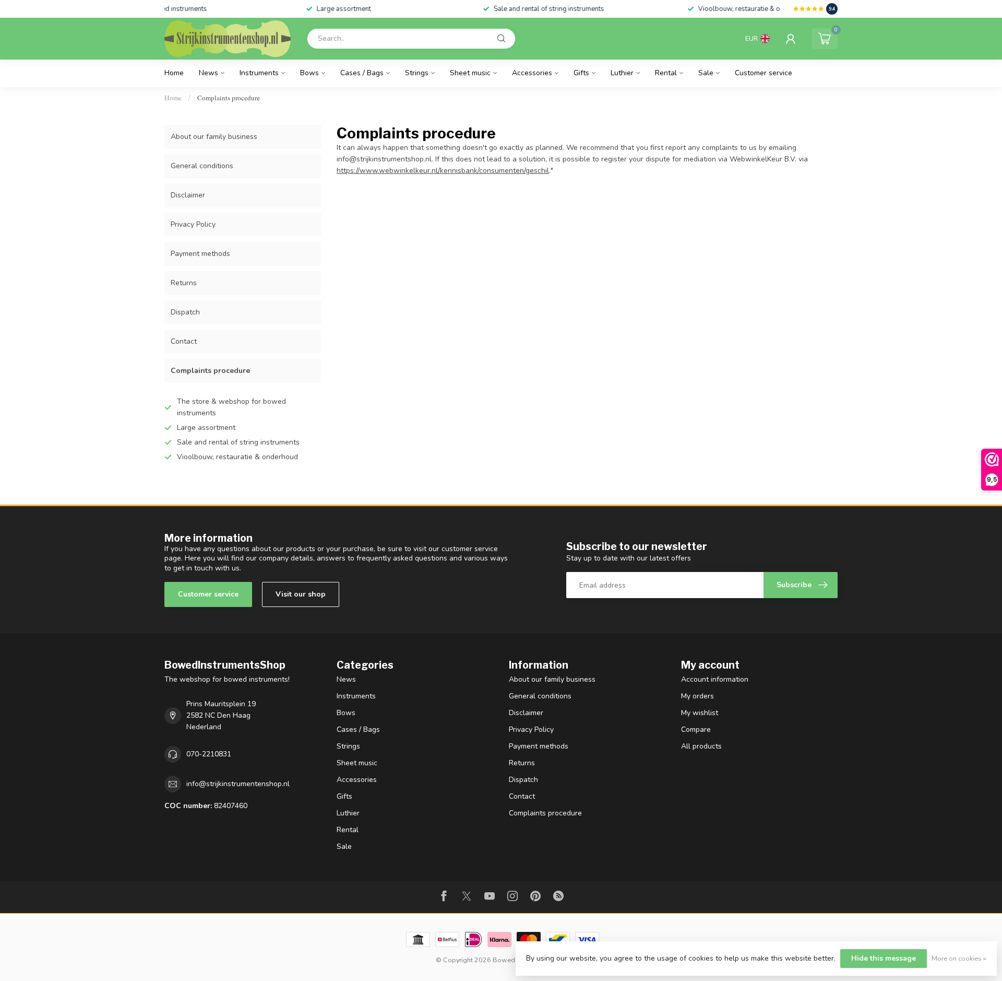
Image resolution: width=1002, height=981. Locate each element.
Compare (696, 729)
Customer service (763, 73)
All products (701, 746)
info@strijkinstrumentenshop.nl (238, 784)
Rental (666, 73)
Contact (184, 341)
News (208, 73)
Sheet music (470, 73)
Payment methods (200, 254)
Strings (416, 73)
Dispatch (185, 312)
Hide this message (883, 958)
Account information (714, 679)
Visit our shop (301, 594)
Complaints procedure (228, 97)
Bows (309, 73)
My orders (697, 696)
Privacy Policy (193, 224)
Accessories (532, 73)
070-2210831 (208, 754)
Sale (705, 73)
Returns (184, 283)
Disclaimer (188, 195)
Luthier (622, 73)
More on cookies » (959, 958)
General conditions (202, 166)
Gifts (581, 73)
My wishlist (699, 713)
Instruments (259, 73)
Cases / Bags (362, 73)
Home (174, 73)
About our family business (214, 137)
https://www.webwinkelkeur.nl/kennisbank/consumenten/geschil (443, 171)
